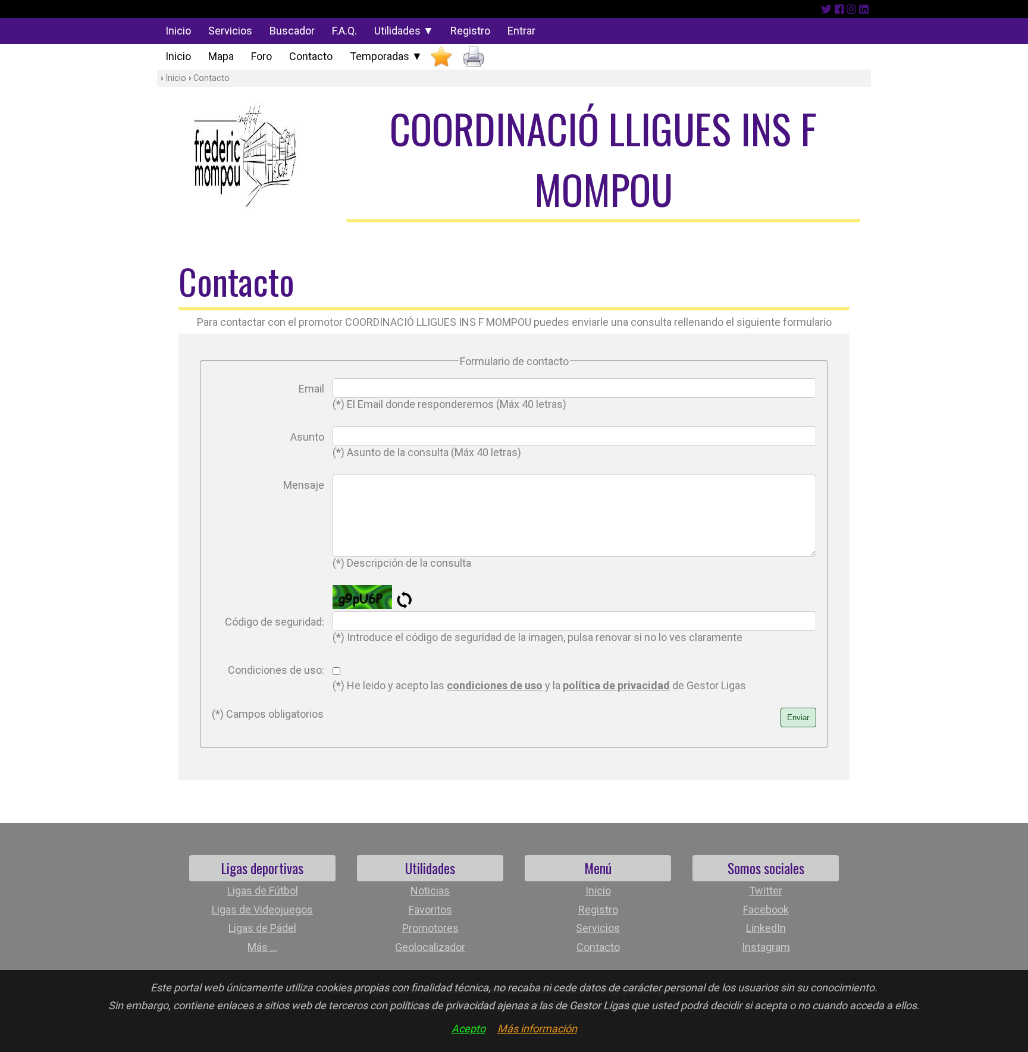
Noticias (430, 890)
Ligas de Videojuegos (262, 909)
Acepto (468, 1028)
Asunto (307, 437)
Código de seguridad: (274, 622)
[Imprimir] (473, 57)
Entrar (521, 30)
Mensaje (303, 485)
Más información (537, 1028)
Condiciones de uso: (276, 670)
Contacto (311, 56)
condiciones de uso (495, 685)
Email (311, 388)
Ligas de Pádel (262, 928)
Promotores (430, 928)
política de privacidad (616, 685)
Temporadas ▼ (386, 56)
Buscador (292, 30)
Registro (470, 30)
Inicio (178, 30)
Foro (261, 56)
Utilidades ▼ (404, 30)
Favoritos (430, 909)
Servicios (230, 30)
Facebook (766, 909)
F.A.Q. (344, 30)
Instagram (766, 947)
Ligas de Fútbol (262, 890)
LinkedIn (766, 928)
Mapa (221, 56)
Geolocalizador (430, 947)
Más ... (262, 947)
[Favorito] (441, 57)
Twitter (765, 890)
